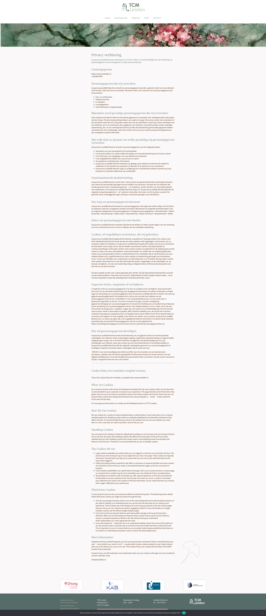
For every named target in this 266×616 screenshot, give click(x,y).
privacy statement (67, 605)
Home (107, 18)
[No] (262, 613)
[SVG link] (133, 7)
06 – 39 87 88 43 (159, 602)
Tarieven (135, 18)
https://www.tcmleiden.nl (101, 74)
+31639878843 (97, 76)
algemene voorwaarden (69, 608)
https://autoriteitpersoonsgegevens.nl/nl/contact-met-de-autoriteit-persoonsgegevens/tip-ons (128, 323)
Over (146, 18)
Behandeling (121, 18)
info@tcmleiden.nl (143, 306)
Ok (184, 613)
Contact (157, 18)
